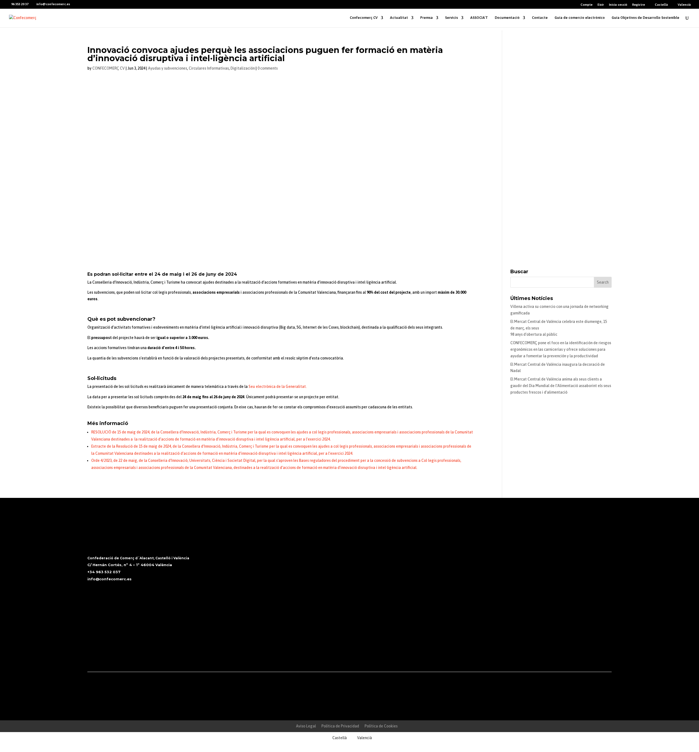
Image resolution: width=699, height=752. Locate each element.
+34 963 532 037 (103, 572)
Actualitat (399, 18)
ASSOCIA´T (479, 18)
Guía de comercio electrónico (580, 18)
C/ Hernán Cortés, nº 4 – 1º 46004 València (129, 565)
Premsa (426, 18)
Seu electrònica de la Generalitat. (277, 386)
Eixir (600, 5)
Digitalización (242, 68)
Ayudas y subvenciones (167, 68)
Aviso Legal (306, 726)
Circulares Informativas (209, 68)
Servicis (451, 18)
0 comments (267, 68)
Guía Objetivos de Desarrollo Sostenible (645, 18)
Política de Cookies (381, 726)
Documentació (507, 18)
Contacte (540, 18)
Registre (638, 5)
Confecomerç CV (364, 18)
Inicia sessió (618, 5)
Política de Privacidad (340, 726)
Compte (586, 5)
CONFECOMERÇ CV (108, 68)
